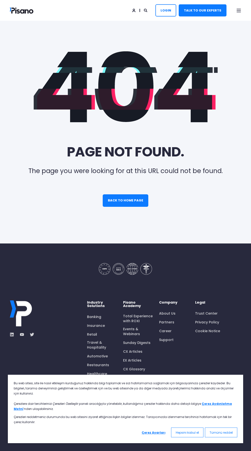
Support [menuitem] (166, 339)
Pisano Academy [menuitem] (132, 304)
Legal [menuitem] (200, 303)
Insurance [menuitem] (96, 325)
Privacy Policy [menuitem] (207, 322)
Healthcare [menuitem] (97, 373)
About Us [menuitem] (167, 313)
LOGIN (166, 10)
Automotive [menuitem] (97, 356)
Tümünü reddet (221, 432)
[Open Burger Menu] (239, 10)
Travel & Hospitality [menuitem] (96, 345)
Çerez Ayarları (153, 432)
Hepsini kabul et (187, 432)
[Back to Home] (21, 10)
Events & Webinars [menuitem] (131, 331)
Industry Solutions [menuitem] (96, 304)
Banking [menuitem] (94, 316)
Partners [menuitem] (166, 322)
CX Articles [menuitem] (132, 351)
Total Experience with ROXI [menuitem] (138, 318)
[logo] (21, 313)
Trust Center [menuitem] (206, 313)
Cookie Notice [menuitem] (207, 331)
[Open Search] (146, 10)
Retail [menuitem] (92, 334)
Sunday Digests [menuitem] (137, 342)
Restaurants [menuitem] (98, 365)
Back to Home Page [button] (125, 200)
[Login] (134, 10)
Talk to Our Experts (202, 10)
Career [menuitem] (165, 331)
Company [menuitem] (168, 303)
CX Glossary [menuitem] (134, 369)
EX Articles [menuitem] (132, 360)
